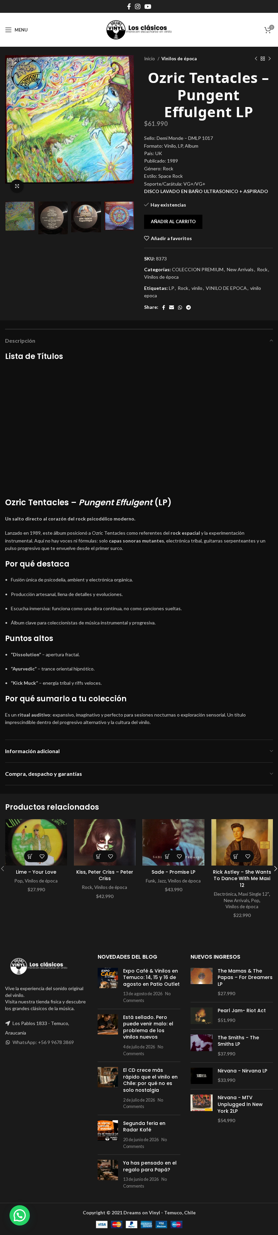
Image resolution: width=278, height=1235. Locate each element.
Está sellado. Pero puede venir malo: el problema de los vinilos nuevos (148, 1027)
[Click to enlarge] (17, 186)
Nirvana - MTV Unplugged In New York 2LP (240, 1104)
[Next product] (269, 59)
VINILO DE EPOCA (226, 288)
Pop (19, 880)
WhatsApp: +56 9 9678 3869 (43, 1042)
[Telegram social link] (188, 307)
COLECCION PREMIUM (197, 269)
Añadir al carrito (173, 221)
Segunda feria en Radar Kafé (144, 1126)
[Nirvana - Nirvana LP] (202, 1076)
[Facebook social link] (129, 6)
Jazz (161, 880)
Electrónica (225, 894)
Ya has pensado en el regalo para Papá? (150, 1166)
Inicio (150, 58)
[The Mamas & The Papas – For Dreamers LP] (202, 982)
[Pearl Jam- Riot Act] (202, 1015)
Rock (262, 269)
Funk (150, 880)
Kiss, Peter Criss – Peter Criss (104, 875)
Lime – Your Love (36, 872)
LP (171, 288)
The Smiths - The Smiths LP (238, 1041)
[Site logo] (139, 29)
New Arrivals (240, 269)
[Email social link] (171, 307)
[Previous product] (256, 59)
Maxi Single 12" (253, 894)
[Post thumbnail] (108, 986)
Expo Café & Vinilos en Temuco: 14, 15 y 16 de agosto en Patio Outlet (151, 977)
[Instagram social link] (137, 6)
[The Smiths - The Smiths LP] (202, 1046)
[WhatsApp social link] (180, 307)
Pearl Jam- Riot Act (242, 1010)
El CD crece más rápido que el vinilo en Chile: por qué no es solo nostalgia (150, 1080)
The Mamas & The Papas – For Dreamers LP (245, 977)
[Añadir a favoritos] (42, 856)
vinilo (197, 288)
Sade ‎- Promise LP (173, 872)
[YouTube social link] (147, 6)
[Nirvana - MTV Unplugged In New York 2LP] (202, 1109)
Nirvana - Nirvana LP (242, 1071)
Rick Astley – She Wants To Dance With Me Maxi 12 (242, 879)
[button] (30, 856)
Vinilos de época (179, 58)
